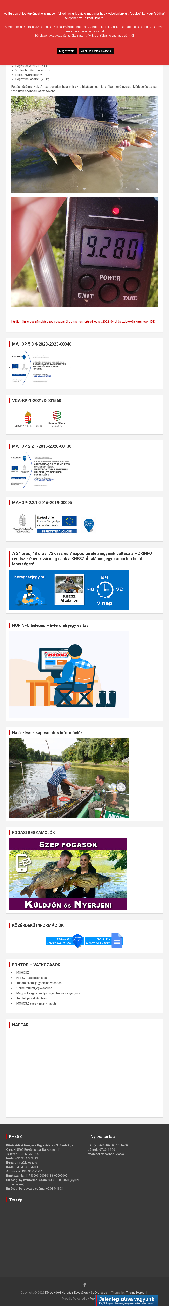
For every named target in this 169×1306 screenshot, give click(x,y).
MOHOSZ (22, 972)
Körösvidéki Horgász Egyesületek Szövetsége (76, 1292)
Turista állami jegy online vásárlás (39, 983)
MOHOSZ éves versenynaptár (36, 1003)
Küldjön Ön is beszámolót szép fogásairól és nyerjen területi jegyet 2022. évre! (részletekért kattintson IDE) (83, 322)
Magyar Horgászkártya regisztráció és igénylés (48, 993)
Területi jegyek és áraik (31, 998)
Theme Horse (135, 1292)
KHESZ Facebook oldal (31, 978)
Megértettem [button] (66, 51)
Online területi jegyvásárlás (34, 988)
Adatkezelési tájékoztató (96, 51)
